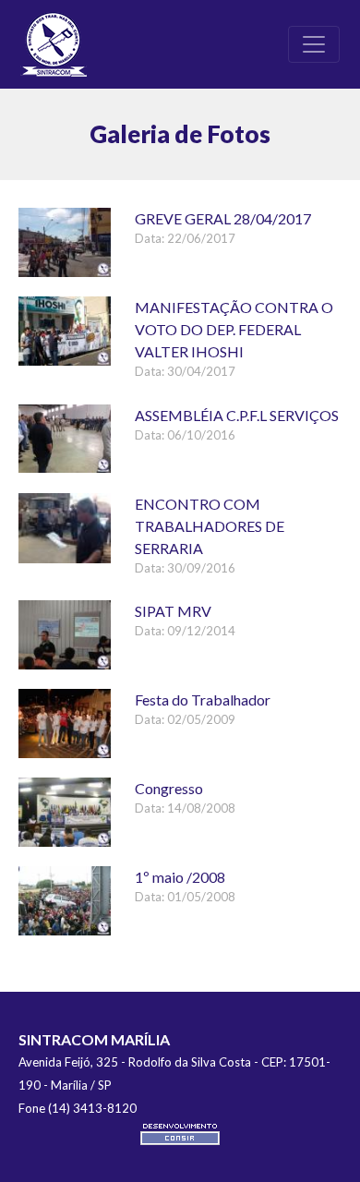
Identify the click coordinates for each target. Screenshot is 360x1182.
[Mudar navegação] (314, 44)
